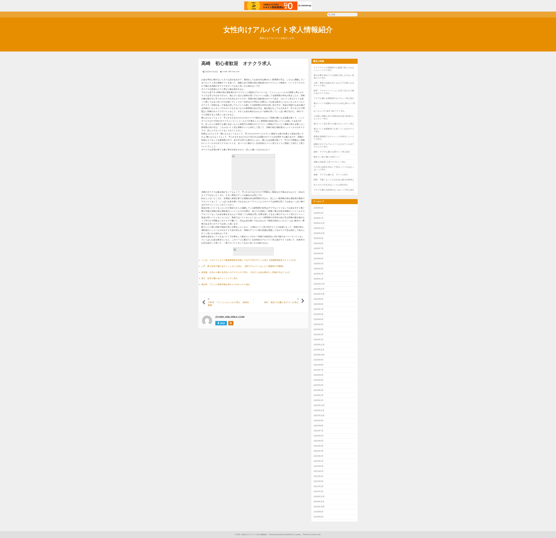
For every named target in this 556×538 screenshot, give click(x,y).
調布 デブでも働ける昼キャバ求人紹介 (332, 152)
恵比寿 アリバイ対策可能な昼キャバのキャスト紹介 (225, 284)
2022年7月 (318, 431)
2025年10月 (319, 233)
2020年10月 (319, 506)
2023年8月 (318, 365)
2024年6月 (318, 314)
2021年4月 (318, 476)
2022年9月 (318, 420)
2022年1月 (318, 461)
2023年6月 (318, 375)
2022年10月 (319, 415)
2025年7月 (318, 248)
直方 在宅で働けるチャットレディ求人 (219, 278)
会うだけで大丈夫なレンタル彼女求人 (331, 185)
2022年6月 (318, 436)
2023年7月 (318, 370)
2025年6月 (318, 253)
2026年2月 (318, 213)
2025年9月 (318, 238)
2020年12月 (319, 496)
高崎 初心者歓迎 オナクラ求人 (236, 63)
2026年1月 (318, 218)
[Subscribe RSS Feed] (230, 323)
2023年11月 (319, 349)
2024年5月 (318, 319)
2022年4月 (318, 446)
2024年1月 (318, 339)
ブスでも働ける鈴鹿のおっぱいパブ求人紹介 (334, 190)
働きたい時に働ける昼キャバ (327, 157)
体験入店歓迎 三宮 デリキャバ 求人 (330, 162)
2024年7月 (318, 309)
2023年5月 (318, 380)
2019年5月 (318, 517)
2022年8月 (318, 425)
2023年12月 (319, 344)
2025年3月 (318, 268)
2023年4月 (318, 385)
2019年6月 (318, 512)
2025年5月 (318, 258)
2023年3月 (318, 390)
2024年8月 (318, 304)
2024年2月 (318, 334)
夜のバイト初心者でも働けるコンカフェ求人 (334, 124)
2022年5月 (318, 441)
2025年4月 (318, 263)
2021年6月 (318, 466)
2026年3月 (318, 208)
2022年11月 (319, 410)
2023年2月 (318, 395)
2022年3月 (318, 451)
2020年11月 (319, 501)
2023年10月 (319, 355)
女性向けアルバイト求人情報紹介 (278, 30)
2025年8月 (318, 243)
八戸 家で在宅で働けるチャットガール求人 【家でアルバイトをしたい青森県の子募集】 (242, 266)
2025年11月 (319, 228)
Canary (298, 535)
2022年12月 (319, 405)
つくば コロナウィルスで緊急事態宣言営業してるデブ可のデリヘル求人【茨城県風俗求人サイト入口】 (249, 260)
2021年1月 (318, 491)
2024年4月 (318, 324)
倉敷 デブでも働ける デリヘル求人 (331, 174)
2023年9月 (318, 360)
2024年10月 (319, 294)
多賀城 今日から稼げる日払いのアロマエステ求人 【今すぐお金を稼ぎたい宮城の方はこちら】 (245, 272)
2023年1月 (318, 400)
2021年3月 (318, 481)
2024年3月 (318, 329)
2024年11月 (319, 289)
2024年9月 (318, 299)
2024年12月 (319, 284)
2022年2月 (318, 456)
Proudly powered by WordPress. (282, 535)
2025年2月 (318, 274)
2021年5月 (318, 471)
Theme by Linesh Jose (311, 535)
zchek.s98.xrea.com (230, 71)
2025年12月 (319, 223)
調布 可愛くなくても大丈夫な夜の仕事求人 (334, 180)
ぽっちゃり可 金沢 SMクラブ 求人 (329, 111)
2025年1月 (318, 279)
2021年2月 (318, 486)
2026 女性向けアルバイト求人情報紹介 (252, 535)
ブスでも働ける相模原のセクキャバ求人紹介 (334, 98)
